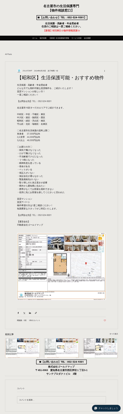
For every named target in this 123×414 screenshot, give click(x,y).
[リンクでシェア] (36, 313)
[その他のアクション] (104, 70)
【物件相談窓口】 (61, 10)
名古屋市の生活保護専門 (61, 6)
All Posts (8, 54)
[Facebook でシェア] (18, 313)
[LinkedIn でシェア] (30, 313)
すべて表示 (114, 334)
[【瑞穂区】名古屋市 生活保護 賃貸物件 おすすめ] (100, 348)
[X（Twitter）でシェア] (24, 313)
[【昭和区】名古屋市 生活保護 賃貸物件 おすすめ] (22, 348)
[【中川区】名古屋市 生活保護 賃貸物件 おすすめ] (61, 348)
